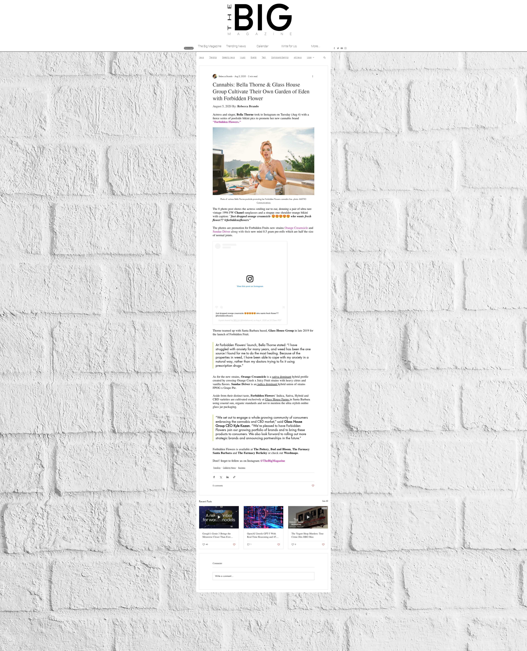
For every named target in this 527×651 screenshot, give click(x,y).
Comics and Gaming (279, 57)
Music (242, 57)
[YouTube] (341, 48)
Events (253, 57)
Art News (298, 57)
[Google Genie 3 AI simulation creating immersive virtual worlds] (219, 517)
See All (325, 501)
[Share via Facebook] (214, 477)
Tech (264, 57)
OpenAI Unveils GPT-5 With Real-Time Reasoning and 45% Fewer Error (262, 535)
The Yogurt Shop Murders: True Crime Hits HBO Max (307, 535)
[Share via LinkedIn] (227, 477)
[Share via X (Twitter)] (220, 477)
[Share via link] (234, 477)
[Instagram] (345, 48)
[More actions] (312, 76)
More (309, 57)
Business (241, 467)
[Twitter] (338, 48)
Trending (213, 57)
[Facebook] (334, 48)
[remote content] (263, 283)
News (201, 57)
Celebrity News (228, 57)
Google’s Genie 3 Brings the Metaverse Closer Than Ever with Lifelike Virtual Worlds (216, 535)
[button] (324, 57)
